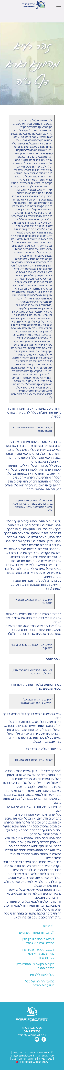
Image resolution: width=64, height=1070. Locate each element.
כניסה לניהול (46, 1058)
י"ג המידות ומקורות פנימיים (36, 932)
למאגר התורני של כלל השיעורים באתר (39, 983)
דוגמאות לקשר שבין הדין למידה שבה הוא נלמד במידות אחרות (38, 954)
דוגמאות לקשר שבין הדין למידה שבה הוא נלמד (38, 941)
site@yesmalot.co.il (22, 1055)
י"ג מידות (48, 926)
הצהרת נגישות (20, 1052)
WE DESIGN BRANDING (29, 1062)
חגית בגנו (16, 1058)
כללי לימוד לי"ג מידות (40, 975)
